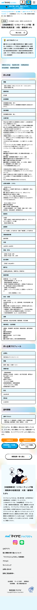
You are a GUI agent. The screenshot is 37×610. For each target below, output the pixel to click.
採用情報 (12, 583)
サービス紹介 (18, 581)
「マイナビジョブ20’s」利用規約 (13, 557)
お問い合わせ (7, 569)
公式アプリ (6, 549)
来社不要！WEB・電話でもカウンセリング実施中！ (18, 7)
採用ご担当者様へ (8, 573)
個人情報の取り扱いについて (12, 553)
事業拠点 (26, 581)
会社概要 (10, 581)
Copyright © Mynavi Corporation (15, 592)
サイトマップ (7, 565)
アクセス (5, 561)
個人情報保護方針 (22, 583)
